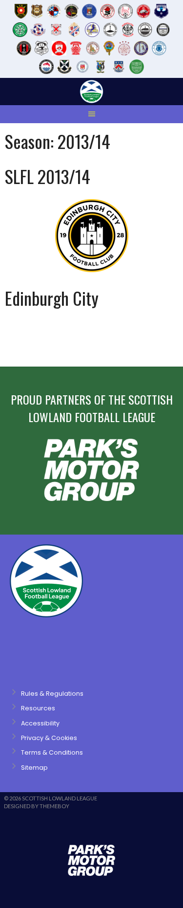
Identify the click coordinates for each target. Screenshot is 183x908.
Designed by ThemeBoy (36, 806)
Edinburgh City (52, 298)
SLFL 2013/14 (47, 176)
